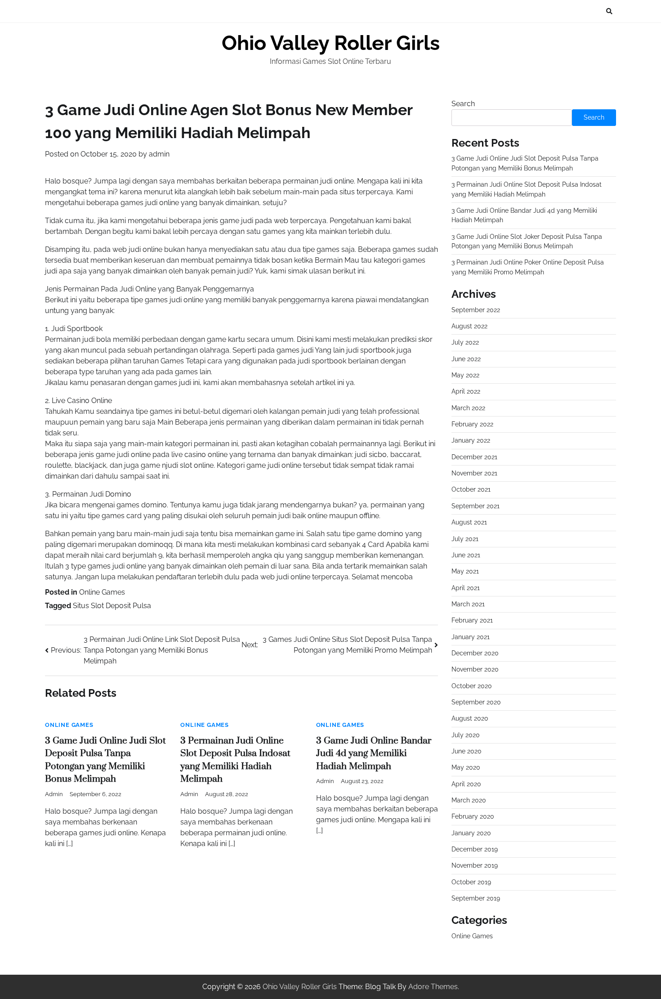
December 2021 (474, 457)
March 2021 (468, 604)
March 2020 (468, 800)
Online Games (102, 592)
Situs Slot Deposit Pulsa (112, 605)
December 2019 (474, 849)
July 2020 (465, 735)
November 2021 (474, 473)
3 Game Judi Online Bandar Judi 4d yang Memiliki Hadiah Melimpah (373, 753)
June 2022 (466, 359)
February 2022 (472, 424)
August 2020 (469, 718)
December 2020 (475, 653)
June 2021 (465, 555)
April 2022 (465, 391)
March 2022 (468, 408)
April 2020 (466, 784)
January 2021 (470, 637)
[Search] (609, 11)
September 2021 (475, 506)
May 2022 (465, 375)
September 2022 (475, 310)
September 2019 (475, 898)
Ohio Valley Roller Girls (331, 43)
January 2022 (470, 440)
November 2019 (474, 865)
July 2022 (465, 342)
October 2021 (471, 489)
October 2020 (471, 686)
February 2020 (472, 816)
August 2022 (469, 326)
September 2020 (476, 702)
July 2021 (464, 538)
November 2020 (475, 669)
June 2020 (466, 751)
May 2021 (465, 571)
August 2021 (469, 522)
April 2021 (465, 587)
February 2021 (472, 620)
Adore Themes (433, 986)
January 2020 (471, 833)
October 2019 (471, 882)
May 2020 (465, 767)
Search (463, 103)
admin (159, 154)
